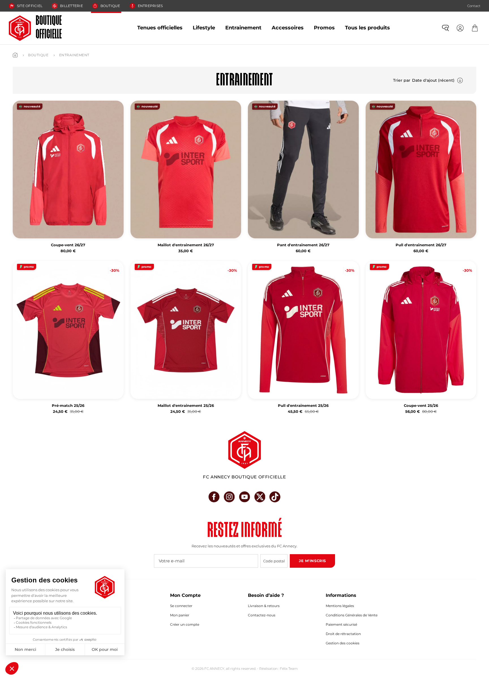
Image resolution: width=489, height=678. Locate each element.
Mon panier (179, 615)
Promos (324, 28)
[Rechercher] (445, 28)
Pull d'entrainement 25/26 (303, 405)
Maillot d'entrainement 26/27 (186, 245)
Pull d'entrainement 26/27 (421, 245)
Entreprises (150, 6)
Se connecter (181, 606)
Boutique (110, 6)
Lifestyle (204, 28)
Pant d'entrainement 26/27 (303, 245)
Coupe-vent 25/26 (421, 405)
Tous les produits (367, 28)
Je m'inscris (312, 560)
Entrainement (243, 28)
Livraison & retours (264, 606)
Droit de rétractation (343, 634)
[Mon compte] (460, 28)
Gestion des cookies (342, 643)
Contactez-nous (261, 615)
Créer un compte (184, 624)
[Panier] (475, 28)
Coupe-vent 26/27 (68, 245)
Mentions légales (340, 606)
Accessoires (288, 28)
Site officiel (29, 6)
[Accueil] (15, 55)
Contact (474, 6)
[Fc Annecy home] (244, 450)
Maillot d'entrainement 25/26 (186, 405)
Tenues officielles (160, 28)
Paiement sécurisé (341, 624)
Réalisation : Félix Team (278, 668)
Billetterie (71, 6)
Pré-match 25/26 (68, 405)
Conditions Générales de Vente (352, 615)
